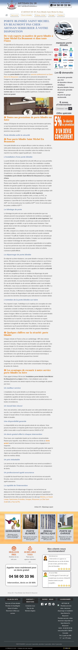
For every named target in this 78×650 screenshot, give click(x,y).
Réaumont (35, 499)
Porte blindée (26, 15)
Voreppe (28, 499)
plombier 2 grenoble (45, 644)
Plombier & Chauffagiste (12, 606)
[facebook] (42, 604)
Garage (52, 15)
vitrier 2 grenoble (57, 644)
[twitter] (46, 604)
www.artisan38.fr (63, 630)
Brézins (42, 497)
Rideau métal (40, 15)
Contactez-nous (30, 606)
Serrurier (14, 15)
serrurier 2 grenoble (32, 644)
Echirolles (21, 499)
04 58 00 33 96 (62, 5)
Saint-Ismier (13, 499)
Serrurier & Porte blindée (12, 603)
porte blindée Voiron (66, 87)
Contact (61, 15)
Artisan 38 (10, 593)
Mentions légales (30, 611)
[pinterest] (53, 604)
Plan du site (30, 608)
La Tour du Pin (15, 502)
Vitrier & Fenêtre (13, 608)
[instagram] (49, 604)
